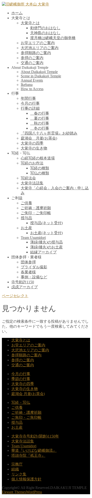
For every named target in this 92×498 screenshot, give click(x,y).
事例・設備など (34, 277)
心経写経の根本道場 (38, 158)
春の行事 (39, 113)
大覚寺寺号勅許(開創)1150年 (35, 436)
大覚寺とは (30, 23)
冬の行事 (39, 128)
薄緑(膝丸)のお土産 (46, 247)
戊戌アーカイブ (24, 287)
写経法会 (28, 178)
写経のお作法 (32, 163)
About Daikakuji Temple (39, 72)
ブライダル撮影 (34, 267)
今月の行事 (30, 103)
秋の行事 (39, 123)
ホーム (17, 13)
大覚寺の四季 (32, 143)
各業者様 (28, 272)
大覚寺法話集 (32, 183)
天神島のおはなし (45, 33)
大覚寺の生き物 (34, 148)
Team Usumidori (33, 238)
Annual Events (32, 80)
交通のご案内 (32, 63)
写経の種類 (39, 168)
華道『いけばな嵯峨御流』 (34, 450)
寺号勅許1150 (22, 282)
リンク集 (18, 474)
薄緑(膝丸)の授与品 (46, 242)
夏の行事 (39, 118)
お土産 (26, 228)
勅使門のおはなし (45, 28)
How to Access (32, 89)
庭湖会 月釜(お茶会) (39, 138)
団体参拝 (28, 262)
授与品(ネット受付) (46, 223)
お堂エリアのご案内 (38, 43)
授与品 (26, 218)
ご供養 (26, 203)
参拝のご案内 (32, 58)
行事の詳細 (30, 108)
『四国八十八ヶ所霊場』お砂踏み (49, 133)
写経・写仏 (20, 402)
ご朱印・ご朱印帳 (36, 213)
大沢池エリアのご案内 (40, 48)
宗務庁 (17, 464)
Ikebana (27, 85)
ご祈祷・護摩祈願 (36, 208)
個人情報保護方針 (26, 479)
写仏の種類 (39, 173)
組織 (15, 469)
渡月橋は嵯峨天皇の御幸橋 (52, 38)
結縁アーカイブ (43, 252)
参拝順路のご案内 (36, 53)
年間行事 (28, 98)
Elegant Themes (14, 492)
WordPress (34, 492)
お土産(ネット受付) (46, 233)
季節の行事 (20, 379)
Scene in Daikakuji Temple (41, 76)
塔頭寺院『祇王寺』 (28, 455)
